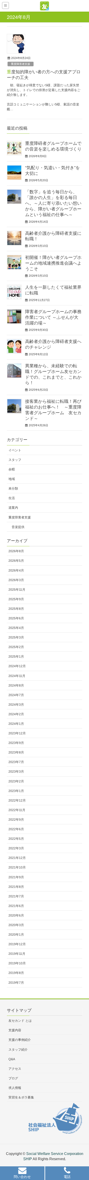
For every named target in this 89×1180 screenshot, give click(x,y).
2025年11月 (16, 589)
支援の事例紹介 (19, 1040)
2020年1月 (16, 934)
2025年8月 (16, 608)
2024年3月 (16, 704)
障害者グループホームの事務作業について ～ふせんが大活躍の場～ (53, 317)
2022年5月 (16, 838)
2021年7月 (16, 896)
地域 (11, 479)
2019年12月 (17, 944)
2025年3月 (16, 637)
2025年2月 (16, 647)
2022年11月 (16, 810)
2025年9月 (16, 599)
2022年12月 (17, 800)
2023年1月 (16, 791)
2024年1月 (16, 723)
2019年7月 (16, 982)
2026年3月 (16, 580)
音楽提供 (18, 527)
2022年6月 (16, 829)
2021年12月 (17, 858)
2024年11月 (16, 676)
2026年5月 (16, 560)
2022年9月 (16, 819)
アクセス (14, 1068)
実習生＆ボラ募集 (21, 1097)
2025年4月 (16, 628)
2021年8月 (16, 887)
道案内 (13, 507)
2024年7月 (16, 695)
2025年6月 (16, 618)
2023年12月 (17, 733)
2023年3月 (16, 771)
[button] (22, 1174)
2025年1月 (16, 656)
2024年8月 (16, 685)
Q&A (11, 1059)
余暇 (11, 469)
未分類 (13, 488)
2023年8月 (16, 752)
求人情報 (14, 1088)
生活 (11, 498)
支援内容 (14, 1030)
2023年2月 (16, 781)
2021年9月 (16, 877)
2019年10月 (17, 963)
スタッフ (14, 460)
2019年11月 (16, 953)
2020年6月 (16, 915)
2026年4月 (16, 570)
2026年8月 (16, 551)
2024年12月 (17, 666)
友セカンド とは (20, 1020)
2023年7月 (16, 762)
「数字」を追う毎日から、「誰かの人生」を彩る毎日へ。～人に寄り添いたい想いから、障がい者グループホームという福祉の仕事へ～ (53, 203)
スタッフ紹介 (18, 1049)
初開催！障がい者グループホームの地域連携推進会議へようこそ (53, 263)
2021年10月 (17, 867)
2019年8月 (16, 973)
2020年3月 (16, 925)
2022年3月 (16, 848)
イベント (14, 450)
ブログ (13, 1078)
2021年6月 (16, 906)
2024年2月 (16, 714)
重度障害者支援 (20, 64)
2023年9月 (16, 743)
